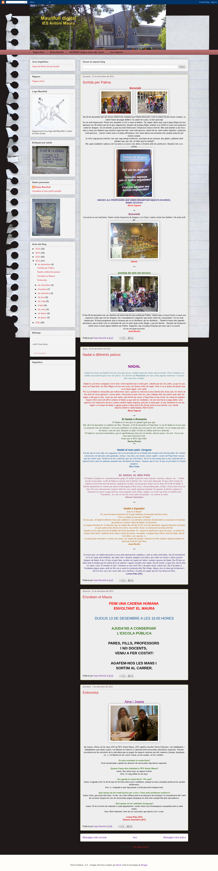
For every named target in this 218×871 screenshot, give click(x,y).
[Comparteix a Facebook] (129, 338)
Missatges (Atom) (141, 847)
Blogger (144, 865)
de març (42, 309)
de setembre (44, 293)
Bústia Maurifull (56, 52)
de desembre (44, 264)
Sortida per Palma (97, 82)
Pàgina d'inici (38, 52)
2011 (37, 322)
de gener (42, 317)
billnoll (118, 865)
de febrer (42, 313)
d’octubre (42, 289)
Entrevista (90, 692)
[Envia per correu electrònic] (120, 338)
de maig (42, 301)
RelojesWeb (37, 353)
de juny (41, 297)
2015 (38, 249)
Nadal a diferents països (102, 355)
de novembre (44, 285)
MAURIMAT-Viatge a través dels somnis (86, 52)
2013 (38, 257)
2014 (38, 253)
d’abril (41, 305)
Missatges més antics (174, 837)
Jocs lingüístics (117, 52)
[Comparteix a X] (126, 338)
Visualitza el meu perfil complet (46, 191)
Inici (135, 837)
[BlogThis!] (123, 338)
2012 (38, 261)
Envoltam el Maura (97, 597)
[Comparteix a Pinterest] (132, 338)
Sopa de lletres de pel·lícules (45, 66)
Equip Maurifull (43, 187)
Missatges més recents (95, 837)
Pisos (44, 353)
